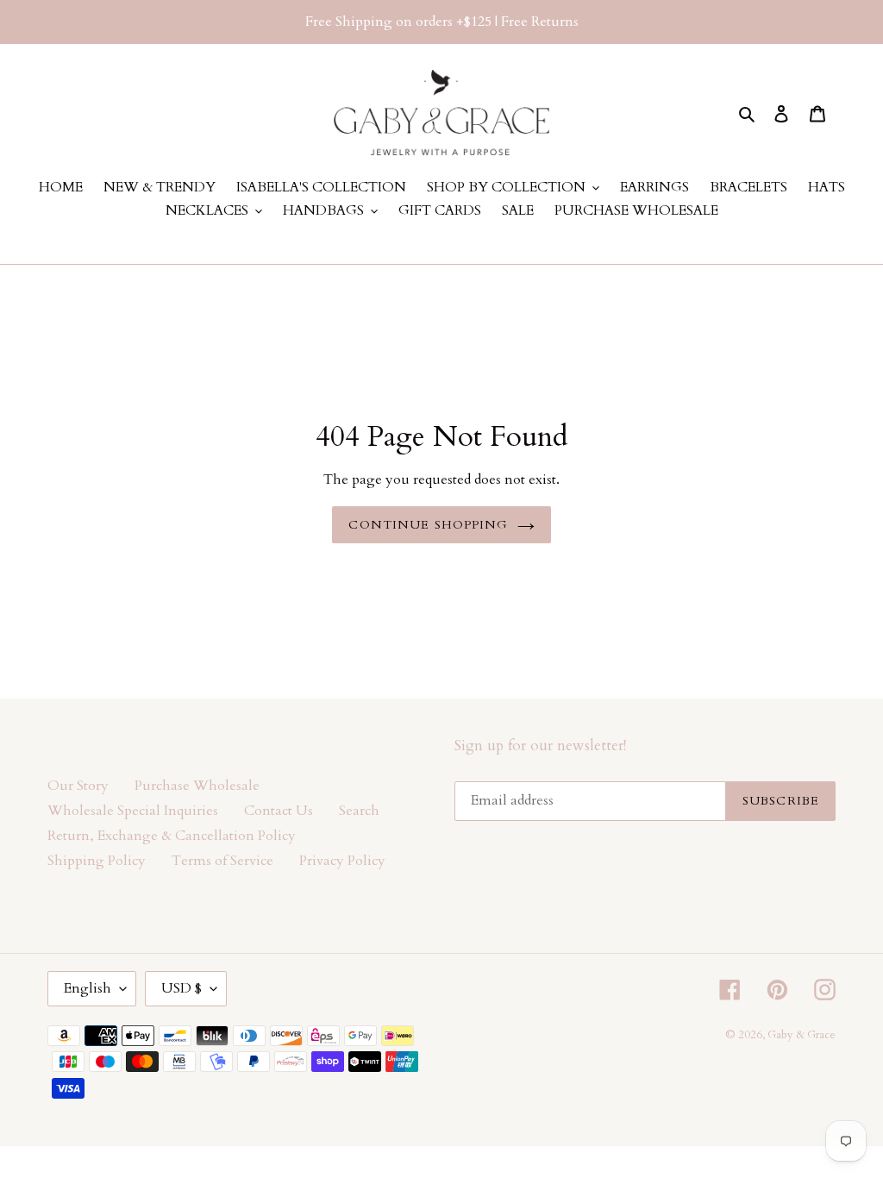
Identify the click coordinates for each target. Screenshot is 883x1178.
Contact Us (278, 810)
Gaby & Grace (801, 1035)
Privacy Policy (342, 860)
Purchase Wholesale (197, 785)
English (87, 988)
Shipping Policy (96, 860)
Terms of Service (222, 860)
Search (359, 810)
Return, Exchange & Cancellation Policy (171, 835)
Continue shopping (428, 525)
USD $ (181, 988)
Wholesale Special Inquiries (132, 810)
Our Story (78, 785)
